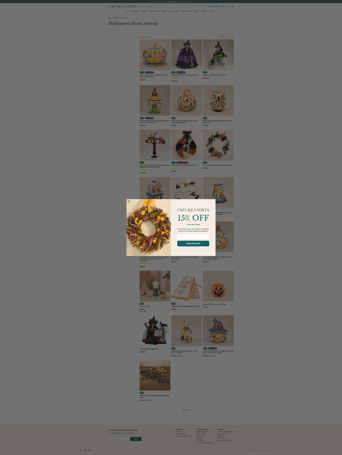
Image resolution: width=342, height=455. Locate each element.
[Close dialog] (128, 201)
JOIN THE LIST (193, 243)
